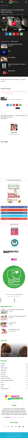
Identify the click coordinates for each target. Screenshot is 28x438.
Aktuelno (3, 365)
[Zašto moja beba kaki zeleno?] (4, 311)
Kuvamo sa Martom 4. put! (21, 115)
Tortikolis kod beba (14, 329)
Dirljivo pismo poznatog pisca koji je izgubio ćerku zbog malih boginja (7, 117)
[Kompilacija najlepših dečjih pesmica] (4, 45)
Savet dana (3, 372)
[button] (26, 2)
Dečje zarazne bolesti (5, 378)
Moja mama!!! (11, 70)
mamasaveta (4, 14)
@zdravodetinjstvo (14, 296)
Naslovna (2, 5)
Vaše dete (3, 363)
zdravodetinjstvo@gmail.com (18, 417)
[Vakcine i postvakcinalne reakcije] (4, 318)
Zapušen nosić (12, 323)
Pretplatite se (23, 218)
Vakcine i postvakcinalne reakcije (17, 316)
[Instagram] (12, 426)
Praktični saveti (4, 368)
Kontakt (12, 433)
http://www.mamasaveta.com (14, 134)
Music (7, 5)
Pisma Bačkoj (11, 57)
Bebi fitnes (3, 374)
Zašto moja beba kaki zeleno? (16, 309)
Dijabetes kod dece (7, 354)
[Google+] (8, 426)
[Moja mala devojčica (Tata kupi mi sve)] (4, 65)
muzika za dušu (18, 99)
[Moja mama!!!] (4, 72)
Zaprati (24, 209)
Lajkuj (25, 207)
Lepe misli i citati (4, 376)
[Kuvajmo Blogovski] (14, 247)
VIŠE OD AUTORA (14, 41)
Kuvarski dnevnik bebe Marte (7, 380)
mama (12, 99)
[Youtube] (23, 426)
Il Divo (6, 97)
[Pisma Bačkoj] (4, 59)
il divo (9, 99)
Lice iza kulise (18, 433)
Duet (9, 51)
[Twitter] (19, 426)
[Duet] (4, 52)
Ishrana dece (3, 370)
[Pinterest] (15, 426)
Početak (8, 433)
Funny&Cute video (5, 388)
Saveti (2, 386)
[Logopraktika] (10, 254)
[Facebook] (4, 426)
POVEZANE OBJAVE (5, 41)
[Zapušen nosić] (4, 324)
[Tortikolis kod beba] (4, 331)
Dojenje (2, 384)
